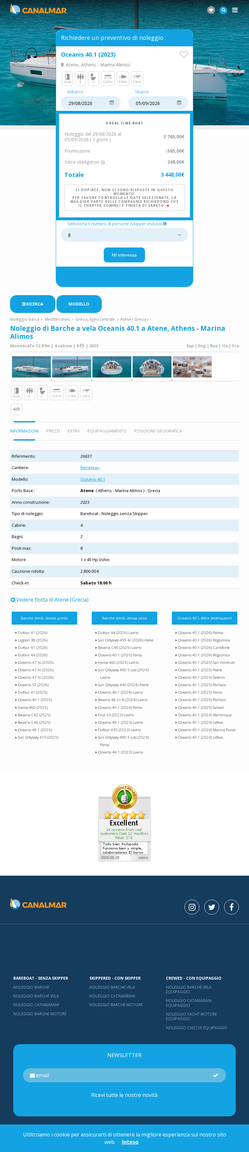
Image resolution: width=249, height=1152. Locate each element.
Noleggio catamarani (36, 1005)
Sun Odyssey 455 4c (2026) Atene (125, 640)
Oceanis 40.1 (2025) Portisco (202, 684)
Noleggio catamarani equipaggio (189, 1003)
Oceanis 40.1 (92, 479)
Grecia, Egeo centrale (95, 319)
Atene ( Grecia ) (134, 319)
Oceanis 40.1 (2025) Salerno (201, 677)
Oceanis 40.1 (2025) (35, 699)
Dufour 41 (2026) (32, 632)
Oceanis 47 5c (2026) (35, 662)
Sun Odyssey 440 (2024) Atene (123, 684)
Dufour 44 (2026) (32, 654)
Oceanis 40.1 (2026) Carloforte (204, 647)
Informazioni (24, 431)
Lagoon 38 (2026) (32, 640)
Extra (74, 431)
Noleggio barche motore (39, 1014)
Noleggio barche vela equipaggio (189, 990)
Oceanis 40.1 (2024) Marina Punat (207, 729)
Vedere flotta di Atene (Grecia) (52, 599)
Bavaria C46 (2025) (34, 722)
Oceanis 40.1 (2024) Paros (120, 707)
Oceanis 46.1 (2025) (35, 729)
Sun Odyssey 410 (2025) (38, 737)
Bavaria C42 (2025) (34, 714)
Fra (235, 346)
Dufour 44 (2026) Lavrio (118, 632)
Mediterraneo (57, 319)
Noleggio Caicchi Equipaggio (196, 1028)
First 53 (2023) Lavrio (116, 714)
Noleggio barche (31, 987)
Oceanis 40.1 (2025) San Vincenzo (206, 662)
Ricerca (34, 304)
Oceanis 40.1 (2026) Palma (200, 632)
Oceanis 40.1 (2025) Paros (120, 654)
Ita (225, 346)
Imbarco (75, 92)
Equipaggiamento (107, 431)
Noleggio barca (24, 319)
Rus (214, 346)
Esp (190, 346)
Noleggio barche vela (36, 996)
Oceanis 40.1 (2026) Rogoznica (204, 640)
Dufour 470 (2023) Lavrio (119, 729)
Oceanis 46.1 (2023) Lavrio (120, 722)
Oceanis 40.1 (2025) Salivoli (201, 707)
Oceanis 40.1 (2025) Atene (200, 669)
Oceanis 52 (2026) (33, 684)
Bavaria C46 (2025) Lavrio (119, 647)
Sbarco (142, 92)
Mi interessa (124, 255)
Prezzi (53, 431)
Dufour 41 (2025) (32, 692)
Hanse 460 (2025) (33, 707)
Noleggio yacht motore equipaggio (191, 1016)
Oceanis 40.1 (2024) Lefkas (200, 722)
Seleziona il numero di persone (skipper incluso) (114, 223)
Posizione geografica (158, 431)
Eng (202, 346)
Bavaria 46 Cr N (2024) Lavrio (123, 699)
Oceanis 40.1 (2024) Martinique (204, 714)
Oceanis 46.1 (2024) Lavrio (120, 692)
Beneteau (90, 467)
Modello (78, 304)
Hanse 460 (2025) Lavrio (118, 662)
